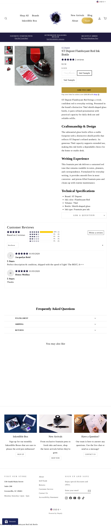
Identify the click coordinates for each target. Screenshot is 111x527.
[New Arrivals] (55, 424)
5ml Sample (69, 80)
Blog (89, 15)
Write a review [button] (96, 232)
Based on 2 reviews (16, 235)
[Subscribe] (89, 490)
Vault (87, 20)
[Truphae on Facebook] (70, 497)
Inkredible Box (29, 20)
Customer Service (46, 489)
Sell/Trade (43, 481)
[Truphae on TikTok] (83, 497)
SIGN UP (20, 454)
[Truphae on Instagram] (66, 497)
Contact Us (90, 454)
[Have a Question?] (90, 424)
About (75, 20)
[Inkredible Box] (20, 424)
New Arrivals (77, 15)
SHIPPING (19, 324)
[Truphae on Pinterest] (79, 497)
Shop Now (55, 458)
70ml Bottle (69, 73)
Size (64, 68)
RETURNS (19, 330)
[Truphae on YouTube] (74, 497)
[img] (22, 253)
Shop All (24, 15)
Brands (35, 15)
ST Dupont (66, 48)
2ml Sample (84, 73)
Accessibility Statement (48, 497)
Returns (42, 485)
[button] (68, 59)
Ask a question (84, 215)
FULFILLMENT (21, 318)
